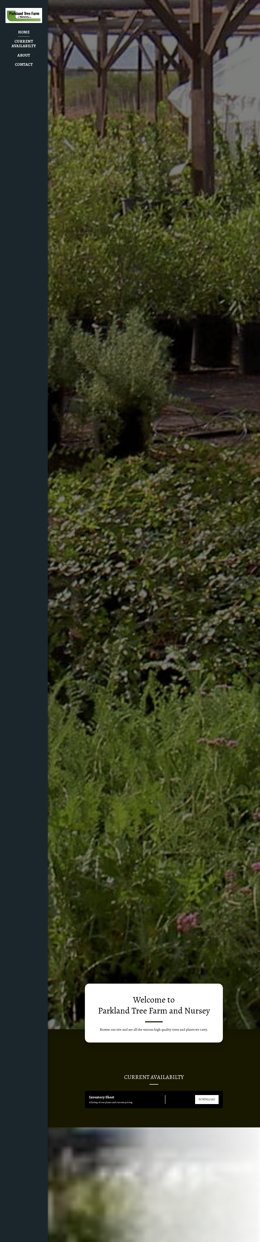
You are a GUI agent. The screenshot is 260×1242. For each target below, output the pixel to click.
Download (206, 1099)
